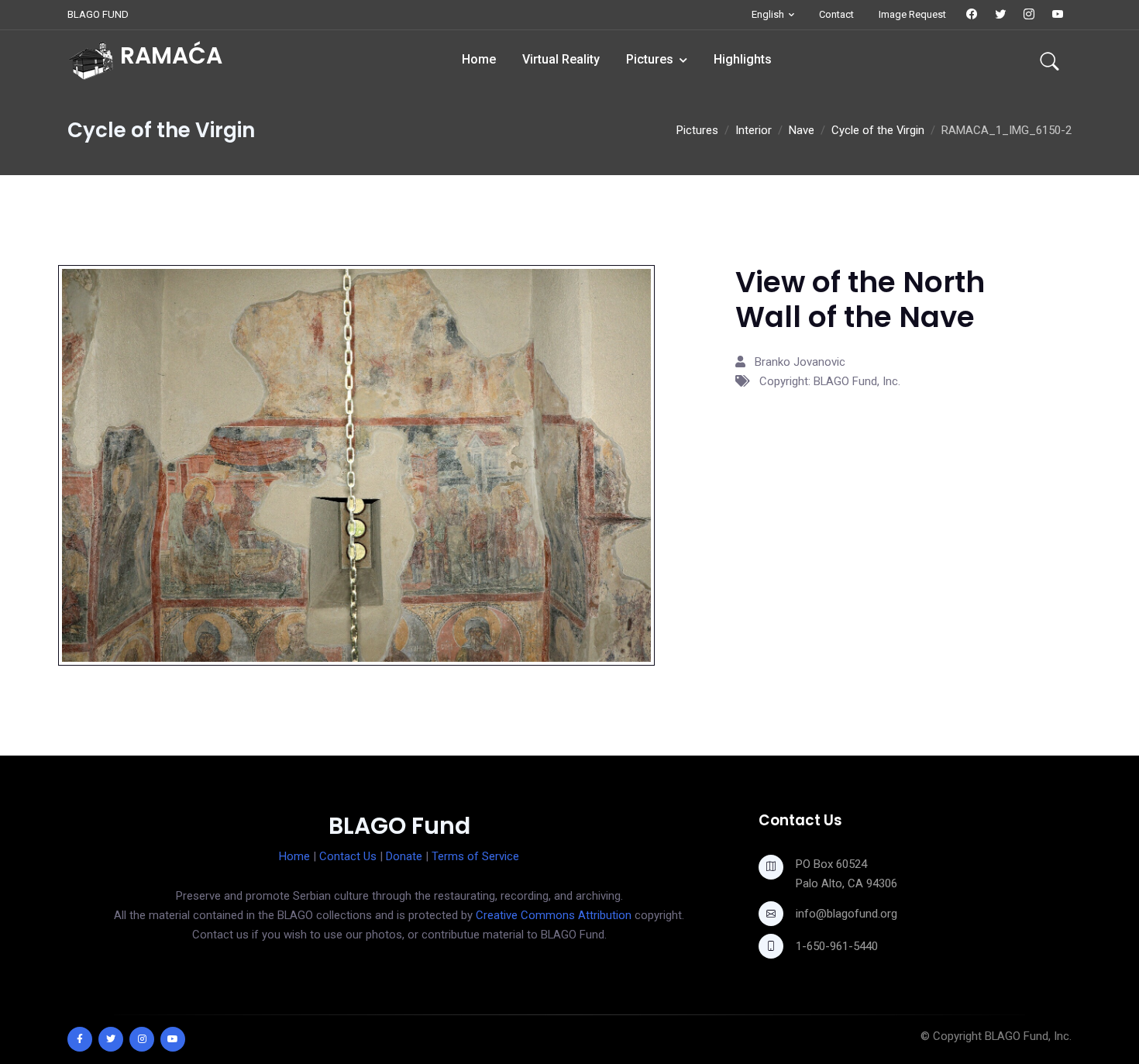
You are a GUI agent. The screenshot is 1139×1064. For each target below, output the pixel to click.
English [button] (768, 14)
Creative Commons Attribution (553, 915)
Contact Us (348, 856)
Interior (753, 130)
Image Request (912, 14)
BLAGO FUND (98, 14)
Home (479, 59)
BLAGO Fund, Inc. (1028, 1036)
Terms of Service (475, 856)
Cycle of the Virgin (877, 130)
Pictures (649, 59)
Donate (404, 856)
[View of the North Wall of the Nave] (356, 464)
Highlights (743, 59)
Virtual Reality (561, 59)
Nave (801, 130)
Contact (836, 14)
